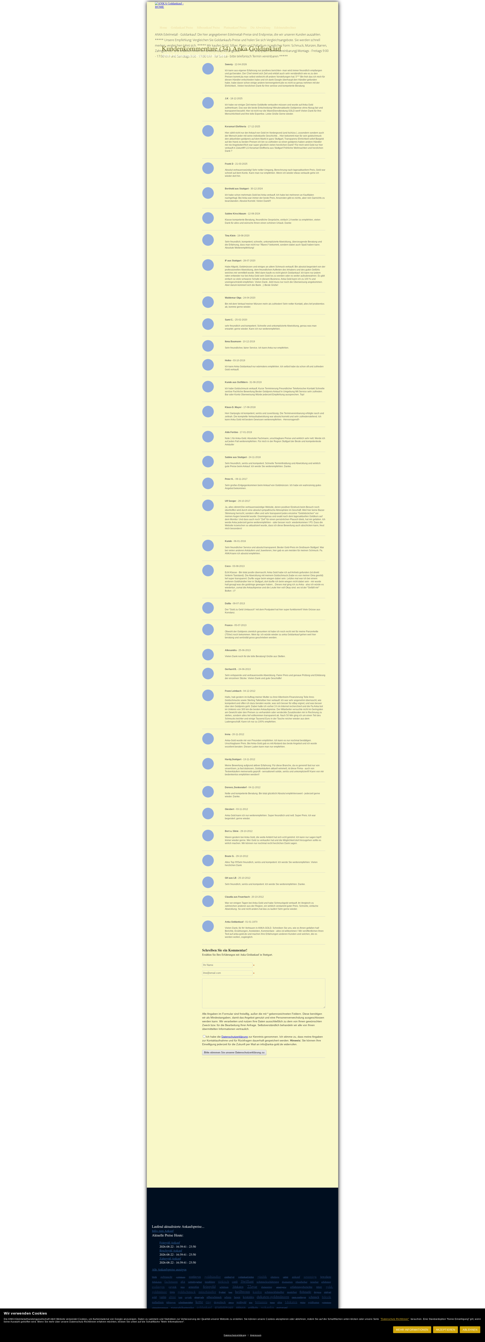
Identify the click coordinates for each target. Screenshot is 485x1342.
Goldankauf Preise (182, 27)
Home (163, 27)
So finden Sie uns (303, 13)
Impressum (255, 1335)
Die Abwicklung (260, 27)
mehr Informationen (412, 1329)
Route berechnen (303, 6)
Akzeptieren (445, 1329)
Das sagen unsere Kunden (268, 13)
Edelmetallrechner (285, 27)
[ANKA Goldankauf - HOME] (170, 7)
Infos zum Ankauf (163, 1231)
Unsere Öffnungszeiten (266, 19)
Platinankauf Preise (235, 27)
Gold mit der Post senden (307, 19)
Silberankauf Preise (208, 27)
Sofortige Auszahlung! (266, 6)
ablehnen (470, 1329)
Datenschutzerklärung (235, 1335)
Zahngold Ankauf (170, 1258)
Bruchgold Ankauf (171, 1250)
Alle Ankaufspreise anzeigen (169, 1269)
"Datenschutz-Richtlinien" (395, 1319)
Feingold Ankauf (170, 1242)
